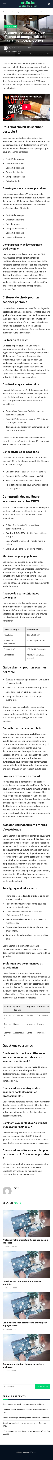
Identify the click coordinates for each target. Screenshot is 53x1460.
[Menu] (4, 4)
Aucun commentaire (13, 51)
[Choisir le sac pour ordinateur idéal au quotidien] (26, 1264)
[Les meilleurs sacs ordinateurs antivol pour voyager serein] (26, 1305)
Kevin (14, 48)
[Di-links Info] (28, 4)
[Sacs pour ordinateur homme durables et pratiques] (26, 1347)
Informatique (10, 26)
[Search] (49, 4)
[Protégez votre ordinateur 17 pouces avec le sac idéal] (26, 1223)
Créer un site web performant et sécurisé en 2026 (23, 1404)
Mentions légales (29, 1452)
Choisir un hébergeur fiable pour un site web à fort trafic (26, 1418)
